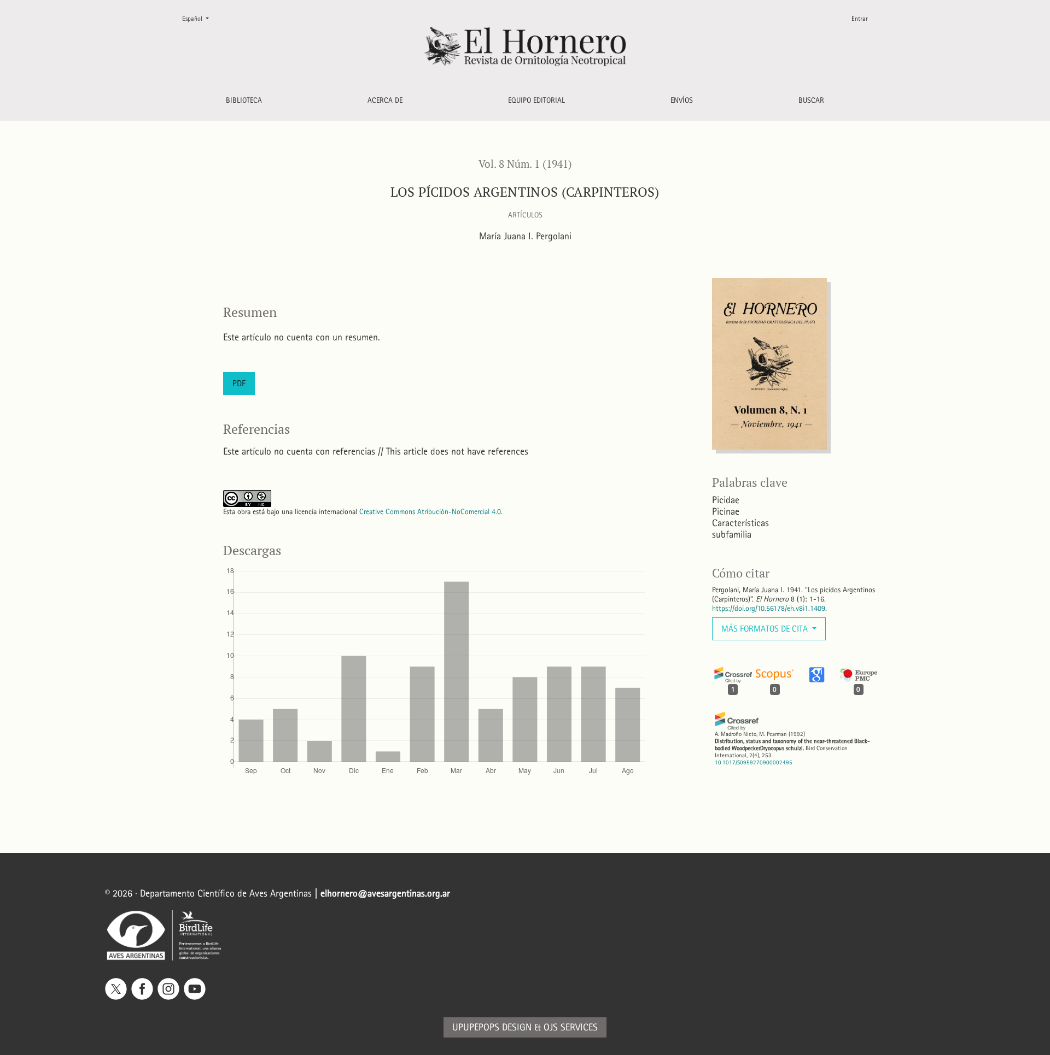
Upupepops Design (492, 1027)
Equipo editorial (536, 100)
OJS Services (571, 1027)
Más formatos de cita (765, 628)
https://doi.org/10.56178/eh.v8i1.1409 (768, 608)
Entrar (859, 18)
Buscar (811, 100)
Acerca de (385, 100)
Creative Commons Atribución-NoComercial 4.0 (430, 511)
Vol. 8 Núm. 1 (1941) (525, 164)
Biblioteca (244, 100)
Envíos (681, 100)
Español (200, 18)
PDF (239, 383)
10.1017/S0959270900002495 (753, 762)
